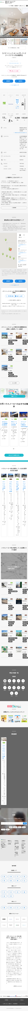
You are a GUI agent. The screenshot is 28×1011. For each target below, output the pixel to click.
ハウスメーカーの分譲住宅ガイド (23, 851)
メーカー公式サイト (14, 85)
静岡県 (24, 908)
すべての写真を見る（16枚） (14, 47)
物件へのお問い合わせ (19, 297)
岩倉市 (8, 829)
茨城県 (4, 881)
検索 (25, 823)
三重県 (17, 908)
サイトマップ (22, 1003)
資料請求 (8, 81)
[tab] (20, 235)
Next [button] (27, 429)
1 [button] (13, 448)
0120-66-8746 (11, 296)
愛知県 (4, 908)
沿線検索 (16, 5)
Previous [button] (1, 429)
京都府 (17, 893)
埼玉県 (24, 877)
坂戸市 (20, 827)
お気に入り (21, 5)
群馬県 (17, 881)
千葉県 (17, 877)
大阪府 (4, 893)
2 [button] (14, 448)
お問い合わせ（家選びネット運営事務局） (10, 1003)
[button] (7, 256)
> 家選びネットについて (17, 986)
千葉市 (24, 827)
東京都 (4, 877)
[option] (5, 429)
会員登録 (9, 843)
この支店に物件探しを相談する (14, 300)
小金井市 (15, 827)
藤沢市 (11, 827)
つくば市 (3, 829)
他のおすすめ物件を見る (14, 455)
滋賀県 (24, 893)
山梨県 (24, 881)
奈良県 (4, 897)
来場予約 (20, 81)
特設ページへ (14, 396)
